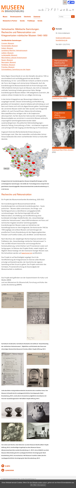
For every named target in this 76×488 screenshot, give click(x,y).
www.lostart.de (27, 253)
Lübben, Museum (7, 53)
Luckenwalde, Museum (9, 55)
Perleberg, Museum (8, 65)
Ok (31, 485)
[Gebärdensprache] (71, 2)
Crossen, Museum (7, 43)
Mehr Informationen (39, 485)
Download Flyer (57, 98)
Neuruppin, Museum (8, 62)
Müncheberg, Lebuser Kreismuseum (14, 58)
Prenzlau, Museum (7, 67)
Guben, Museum (7, 48)
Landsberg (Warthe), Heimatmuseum (14, 50)
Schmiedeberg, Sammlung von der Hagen (15, 69)
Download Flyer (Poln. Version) (62, 150)
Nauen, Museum (7, 60)
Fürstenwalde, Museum (9, 46)
